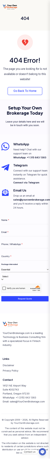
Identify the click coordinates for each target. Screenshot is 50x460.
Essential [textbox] (5, 269)
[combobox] (25, 269)
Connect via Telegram (26, 182)
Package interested (9, 264)
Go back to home (24, 91)
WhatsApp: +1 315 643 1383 (29, 157)
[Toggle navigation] (45, 7)
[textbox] (6, 276)
